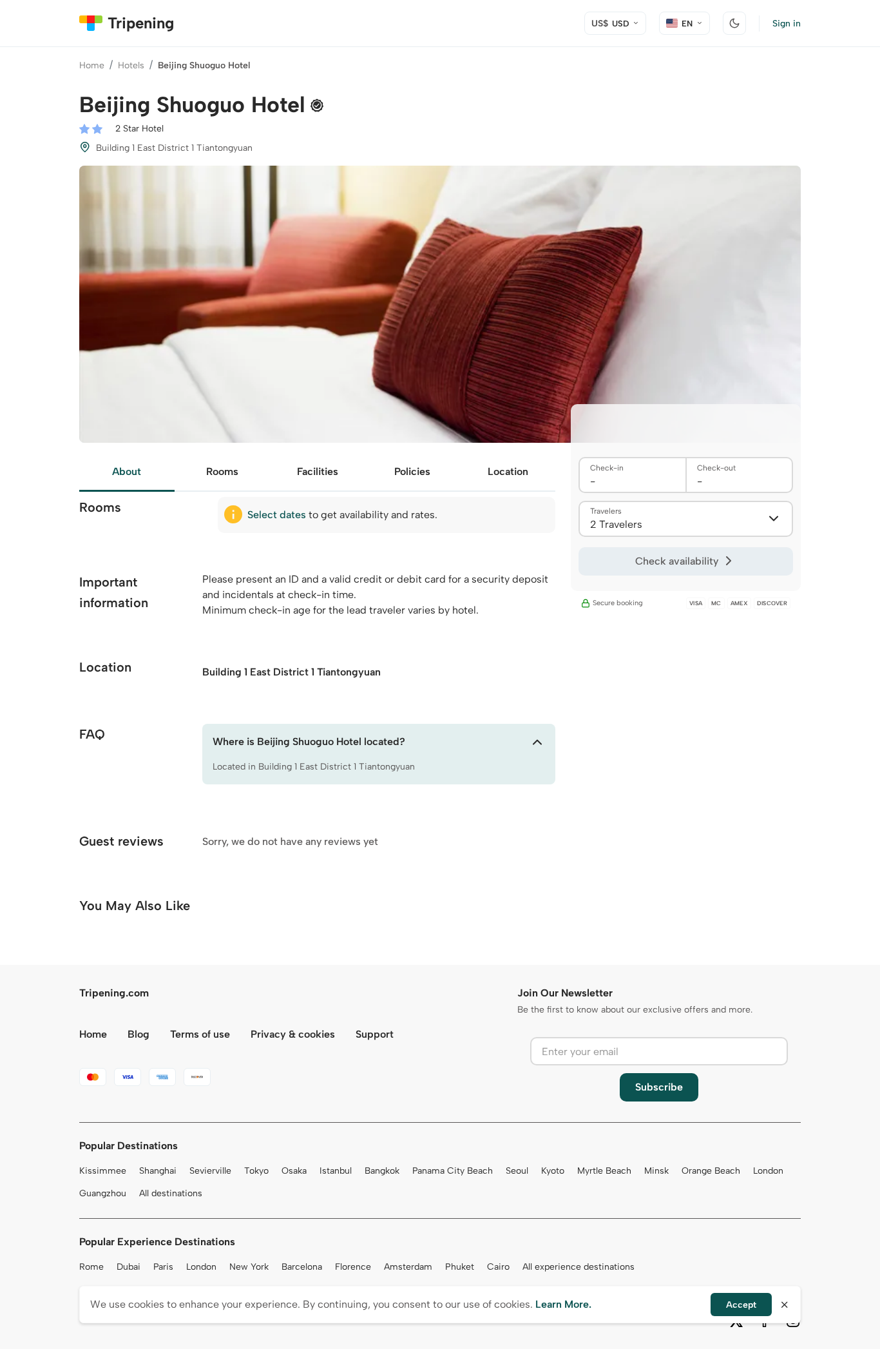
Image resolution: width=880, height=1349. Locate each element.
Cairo (498, 1266)
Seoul (517, 1170)
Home (91, 65)
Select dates (276, 515)
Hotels (131, 65)
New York (249, 1266)
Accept (741, 1304)
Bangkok (382, 1170)
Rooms (222, 471)
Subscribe (659, 1087)
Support (375, 1034)
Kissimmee (102, 1170)
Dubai (128, 1266)
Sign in (786, 23)
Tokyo (256, 1170)
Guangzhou (102, 1193)
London (768, 1170)
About (126, 471)
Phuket (459, 1266)
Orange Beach (711, 1170)
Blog (138, 1034)
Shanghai (158, 1170)
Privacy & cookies (293, 1034)
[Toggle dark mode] (734, 23)
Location (508, 471)
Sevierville (210, 1170)
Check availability (676, 561)
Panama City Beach (452, 1170)
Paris (163, 1266)
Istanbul (336, 1170)
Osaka (294, 1170)
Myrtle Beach (604, 1170)
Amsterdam (408, 1266)
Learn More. (563, 1304)
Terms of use (200, 1034)
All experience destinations (578, 1266)
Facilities (317, 471)
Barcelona (302, 1266)
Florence (353, 1266)
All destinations (170, 1193)
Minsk (656, 1170)
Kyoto (552, 1170)
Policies (412, 471)
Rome (91, 1266)
